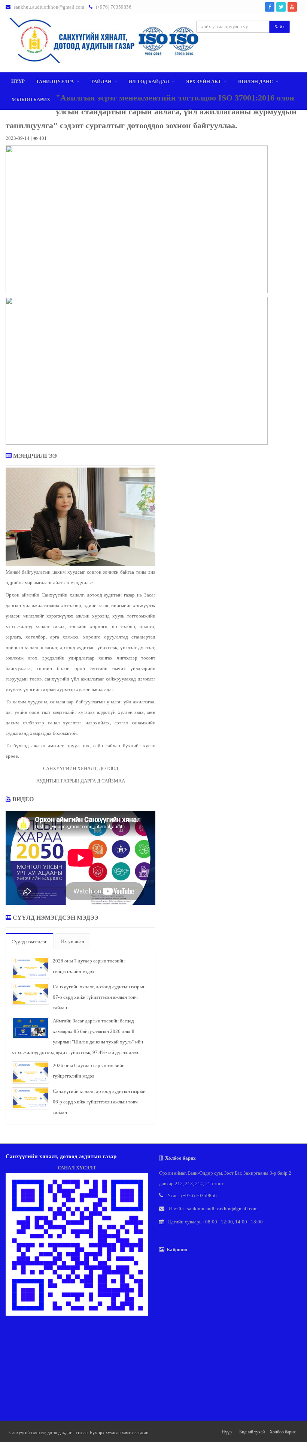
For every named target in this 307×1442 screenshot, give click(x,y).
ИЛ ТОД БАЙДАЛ (148, 81)
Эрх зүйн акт (203, 81)
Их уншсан (72, 941)
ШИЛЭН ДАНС (255, 81)
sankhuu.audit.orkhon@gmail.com (49, 7)
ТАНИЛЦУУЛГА (55, 81)
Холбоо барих (30, 99)
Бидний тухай (252, 1432)
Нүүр (18, 81)
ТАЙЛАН (101, 81)
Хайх (279, 26)
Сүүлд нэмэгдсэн (30, 941)
